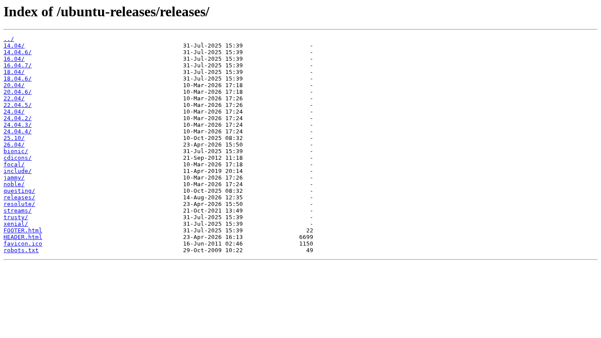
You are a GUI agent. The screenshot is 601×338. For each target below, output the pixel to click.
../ (9, 39)
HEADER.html (23, 237)
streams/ (18, 210)
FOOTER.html (23, 230)
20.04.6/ (18, 91)
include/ (18, 171)
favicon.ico (23, 243)
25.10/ (14, 138)
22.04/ (14, 98)
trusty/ (16, 217)
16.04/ (14, 58)
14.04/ (14, 45)
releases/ (19, 197)
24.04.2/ (18, 118)
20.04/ (14, 85)
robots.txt (21, 250)
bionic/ (16, 151)
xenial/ (16, 223)
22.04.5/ (18, 105)
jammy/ (14, 177)
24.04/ (14, 111)
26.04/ (14, 144)
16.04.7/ (18, 65)
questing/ (19, 190)
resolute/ (19, 204)
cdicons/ (18, 157)
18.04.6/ (18, 78)
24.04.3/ (18, 124)
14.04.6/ (18, 52)
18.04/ (14, 72)
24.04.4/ (18, 131)
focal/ (14, 164)
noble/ (14, 184)
